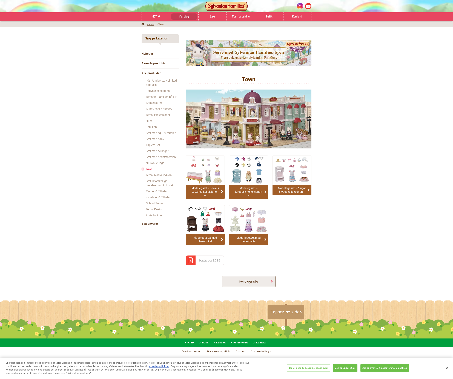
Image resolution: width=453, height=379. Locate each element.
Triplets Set (153, 145)
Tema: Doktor (154, 209)
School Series (155, 203)
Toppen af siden (286, 312)
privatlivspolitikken (158, 366)
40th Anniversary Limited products (161, 82)
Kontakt (297, 16)
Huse (149, 120)
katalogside (248, 281)
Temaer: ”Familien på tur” (161, 96)
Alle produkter (151, 73)
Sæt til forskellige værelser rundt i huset (159, 183)
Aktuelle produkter (154, 63)
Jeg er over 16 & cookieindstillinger (308, 368)
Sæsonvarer (150, 223)
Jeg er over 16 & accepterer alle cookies (384, 368)
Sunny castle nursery (159, 108)
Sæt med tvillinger (157, 151)
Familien (151, 126)
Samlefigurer (154, 102)
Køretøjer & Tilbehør (158, 197)
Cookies (240, 351)
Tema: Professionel (158, 114)
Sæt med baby (155, 138)
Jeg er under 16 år (345, 368)
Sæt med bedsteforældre (161, 157)
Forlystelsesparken (158, 90)
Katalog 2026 (209, 260)
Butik (269, 16)
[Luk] (447, 368)
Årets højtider (154, 215)
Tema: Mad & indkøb (159, 175)
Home (143, 24)
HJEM (156, 16)
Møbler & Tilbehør (157, 191)
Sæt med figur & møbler (161, 132)
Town (149, 169)
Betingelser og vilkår (218, 351)
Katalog (184, 16)
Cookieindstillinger (261, 351)
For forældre (241, 16)
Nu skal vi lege (155, 163)
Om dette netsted (191, 351)
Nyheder (147, 53)
